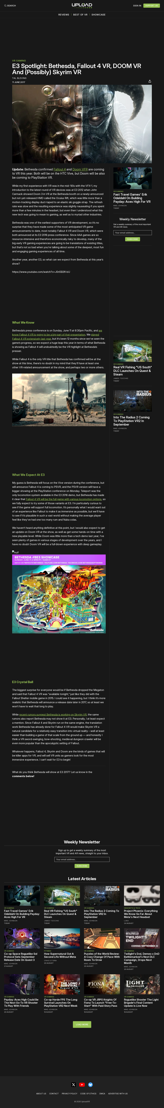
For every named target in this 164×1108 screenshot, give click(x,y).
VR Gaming (19, 60)
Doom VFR (80, 169)
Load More (82, 1024)
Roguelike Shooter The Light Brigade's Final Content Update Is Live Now (141, 1002)
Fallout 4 (60, 169)
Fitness (47, 951)
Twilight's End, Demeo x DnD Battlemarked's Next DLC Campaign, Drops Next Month (141, 958)
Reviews (63, 14)
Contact (54, 1094)
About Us (41, 1094)
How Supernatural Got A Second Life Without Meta (60, 955)
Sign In (137, 5)
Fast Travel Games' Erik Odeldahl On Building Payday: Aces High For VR (132, 198)
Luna (126, 921)
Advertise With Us (118, 1094)
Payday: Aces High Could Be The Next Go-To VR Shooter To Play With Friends (21, 1002)
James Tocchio (120, 378)
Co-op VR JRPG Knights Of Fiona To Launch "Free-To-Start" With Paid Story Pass (100, 1002)
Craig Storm (50, 960)
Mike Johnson (120, 206)
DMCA (102, 1094)
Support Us (151, 5)
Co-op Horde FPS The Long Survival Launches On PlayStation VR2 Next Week (60, 1002)
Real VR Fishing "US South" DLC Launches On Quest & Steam (132, 370)
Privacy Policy (69, 1094)
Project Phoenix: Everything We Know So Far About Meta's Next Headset (141, 914)
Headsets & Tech (132, 908)
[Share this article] (150, 81)
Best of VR (80, 14)
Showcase (99, 14)
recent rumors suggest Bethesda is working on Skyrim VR (53, 714)
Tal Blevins (19, 78)
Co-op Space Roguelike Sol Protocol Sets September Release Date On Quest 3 (20, 956)
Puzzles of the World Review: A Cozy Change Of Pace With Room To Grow (102, 956)
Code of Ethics (88, 1094)
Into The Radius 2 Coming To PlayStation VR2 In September (131, 420)
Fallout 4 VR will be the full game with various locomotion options (63, 499)
